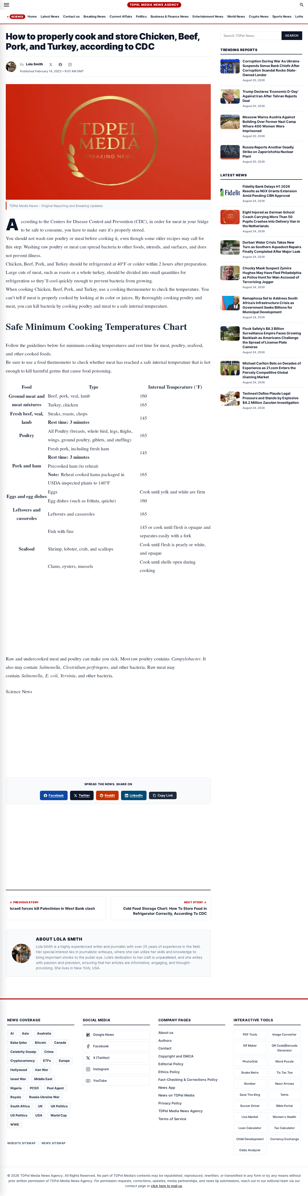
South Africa (20, 1106)
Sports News (281, 16)
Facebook (56, 795)
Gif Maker (250, 1045)
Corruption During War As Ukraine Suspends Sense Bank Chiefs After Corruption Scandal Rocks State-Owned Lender (271, 68)
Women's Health (284, 1117)
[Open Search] (301, 4)
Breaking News (94, 16)
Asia (25, 1033)
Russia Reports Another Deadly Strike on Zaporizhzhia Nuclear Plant (268, 152)
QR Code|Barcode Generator (284, 1048)
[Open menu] (6, 4)
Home (32, 16)
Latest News (50, 16)
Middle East (43, 1079)
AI (12, 1033)
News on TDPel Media (176, 1095)
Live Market (250, 1117)
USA (38, 1115)
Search (292, 35)
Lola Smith (34, 64)
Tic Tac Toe (284, 1072)
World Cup (59, 1115)
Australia (44, 1033)
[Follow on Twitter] (50, 64)
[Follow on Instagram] (70, 64)
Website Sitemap (21, 1143)
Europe (64, 1061)
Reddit (110, 795)
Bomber (250, 1083)
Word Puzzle (284, 1061)
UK (40, 1106)
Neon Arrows (284, 1083)
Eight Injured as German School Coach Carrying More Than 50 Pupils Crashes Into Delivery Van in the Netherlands (271, 219)
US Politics (18, 1115)
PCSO (34, 1088)
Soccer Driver (250, 1106)
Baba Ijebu (18, 1042)
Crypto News (259, 16)
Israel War (18, 1079)
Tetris (284, 1094)
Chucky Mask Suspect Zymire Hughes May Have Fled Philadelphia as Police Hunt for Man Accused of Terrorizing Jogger (272, 275)
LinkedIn (136, 795)
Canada (60, 1042)
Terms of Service (172, 1119)
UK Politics (59, 1106)
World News (236, 16)
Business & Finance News (170, 16)
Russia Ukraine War (44, 1097)
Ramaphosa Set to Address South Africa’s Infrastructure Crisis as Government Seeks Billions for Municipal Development (270, 305)
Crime (49, 1052)
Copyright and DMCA (175, 1056)
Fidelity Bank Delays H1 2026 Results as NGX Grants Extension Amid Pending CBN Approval (270, 191)
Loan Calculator (249, 1128)
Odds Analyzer (250, 1150)
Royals (15, 1097)
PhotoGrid (250, 1061)
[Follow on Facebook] (60, 64)
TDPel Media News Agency (154, 5)
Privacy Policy (170, 1103)
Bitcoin (40, 1042)
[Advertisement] (108, 599)
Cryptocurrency (22, 1061)
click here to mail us (166, 1186)
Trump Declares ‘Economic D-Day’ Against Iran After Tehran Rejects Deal (270, 96)
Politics (141, 16)
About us (165, 1032)
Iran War (41, 1070)
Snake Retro (250, 1072)
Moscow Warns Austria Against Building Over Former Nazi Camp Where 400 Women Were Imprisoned (269, 124)
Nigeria (16, 1088)
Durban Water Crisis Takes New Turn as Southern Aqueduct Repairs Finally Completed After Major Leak (272, 247)
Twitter (84, 795)
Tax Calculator (284, 1128)
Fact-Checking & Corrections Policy (188, 1079)
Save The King (250, 1094)
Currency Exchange (284, 1139)
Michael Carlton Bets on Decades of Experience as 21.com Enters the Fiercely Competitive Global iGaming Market (272, 370)
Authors (165, 1040)
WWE (14, 1124)
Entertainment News (207, 16)
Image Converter (284, 1034)
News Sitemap (54, 1143)
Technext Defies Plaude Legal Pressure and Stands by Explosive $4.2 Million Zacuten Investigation (271, 398)
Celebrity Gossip (23, 1052)
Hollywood (18, 1070)
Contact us (71, 16)
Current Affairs (120, 16)
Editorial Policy (170, 1064)
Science (17, 16)
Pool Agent (55, 1088)
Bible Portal (284, 1106)
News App (166, 1087)
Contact (164, 1048)
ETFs (47, 1061)
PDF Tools (250, 1034)
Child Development (250, 1139)
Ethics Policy (169, 1072)
